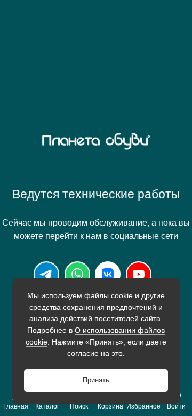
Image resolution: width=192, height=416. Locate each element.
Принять (96, 380)
